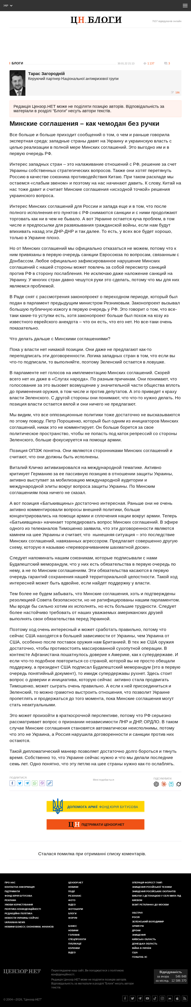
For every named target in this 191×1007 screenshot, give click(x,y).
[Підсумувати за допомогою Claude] (164, 784)
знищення (139, 935)
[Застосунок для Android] (170, 998)
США (135, 952)
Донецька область (144, 943)
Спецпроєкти (77, 939)
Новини (73, 887)
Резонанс (74, 896)
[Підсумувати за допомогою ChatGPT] (156, 784)
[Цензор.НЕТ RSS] (185, 998)
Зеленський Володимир (148, 921)
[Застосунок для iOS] (177, 998)
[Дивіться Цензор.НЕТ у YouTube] (147, 998)
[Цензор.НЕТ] (100, 21)
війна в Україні (141, 948)
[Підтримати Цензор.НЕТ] (95, 825)
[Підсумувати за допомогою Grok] (178, 784)
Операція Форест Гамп (147, 882)
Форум (72, 918)
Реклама (10, 900)
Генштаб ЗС (139, 957)
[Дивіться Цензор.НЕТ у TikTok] (155, 998)
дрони (136, 930)
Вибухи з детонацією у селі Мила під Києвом (156, 898)
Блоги (17, 63)
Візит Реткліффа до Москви (150, 904)
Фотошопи (75, 909)
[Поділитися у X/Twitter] (20, 783)
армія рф (138, 926)
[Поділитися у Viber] (42, 783)
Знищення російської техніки (152, 887)
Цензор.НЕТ (75, 882)
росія (136, 917)
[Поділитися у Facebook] (12, 783)
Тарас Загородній (46, 74)
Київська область (144, 939)
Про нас (10, 882)
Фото (71, 900)
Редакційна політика (18, 913)
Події (71, 891)
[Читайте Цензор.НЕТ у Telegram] (140, 998)
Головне (74, 935)
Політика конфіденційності (23, 909)
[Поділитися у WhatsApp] (35, 783)
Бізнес (72, 926)
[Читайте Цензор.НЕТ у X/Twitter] (132, 998)
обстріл (137, 912)
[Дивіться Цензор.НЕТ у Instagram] (162, 998)
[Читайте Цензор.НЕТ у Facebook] (125, 998)
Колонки (74, 948)
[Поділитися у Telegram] (27, 783)
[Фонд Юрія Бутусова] (95, 806)
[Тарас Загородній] (17, 83)
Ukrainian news (15, 922)
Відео (72, 904)
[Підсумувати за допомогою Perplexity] (171, 784)
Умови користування (19, 904)
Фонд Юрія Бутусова (18, 896)
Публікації (74, 943)
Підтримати (12, 891)
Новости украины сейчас (22, 918)
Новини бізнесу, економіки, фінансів (29, 926)
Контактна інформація (19, 887)
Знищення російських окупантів (154, 891)
